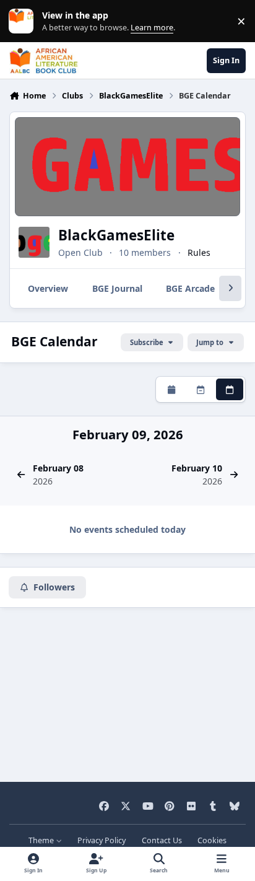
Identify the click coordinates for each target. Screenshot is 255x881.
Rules (199, 252)
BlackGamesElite (116, 235)
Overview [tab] (48, 288)
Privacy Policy (101, 840)
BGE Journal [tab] (117, 288)
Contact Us (162, 840)
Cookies (212, 840)
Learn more (24, 21)
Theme (42, 840)
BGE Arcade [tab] (190, 288)
